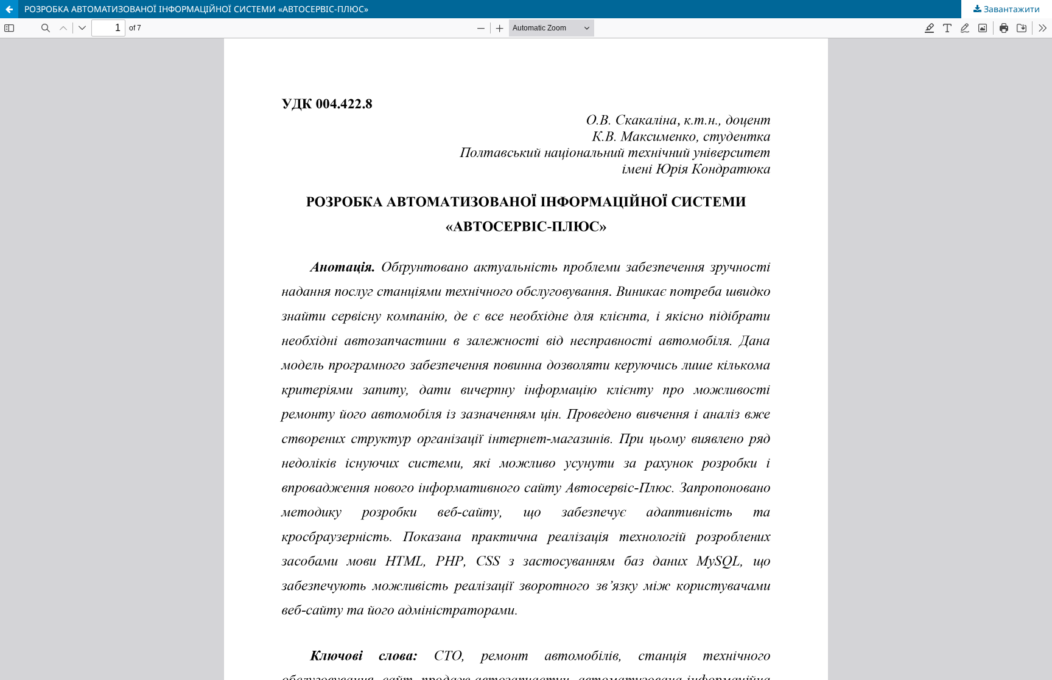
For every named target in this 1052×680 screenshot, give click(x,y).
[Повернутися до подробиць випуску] (9, 9)
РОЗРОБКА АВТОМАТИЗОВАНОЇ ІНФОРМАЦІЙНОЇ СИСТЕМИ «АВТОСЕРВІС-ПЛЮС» (196, 9)
